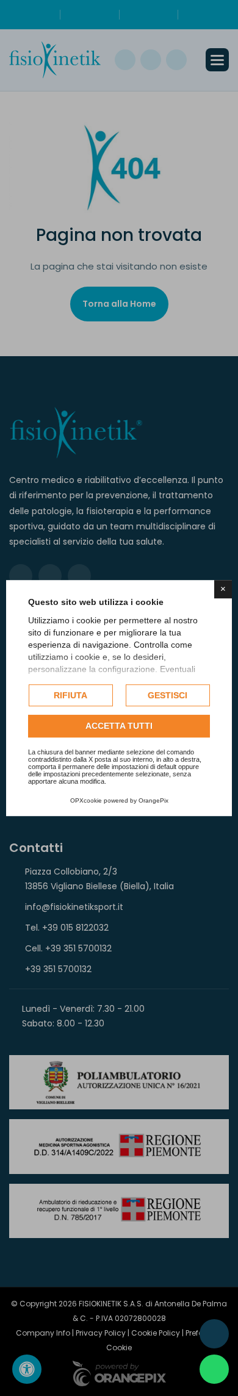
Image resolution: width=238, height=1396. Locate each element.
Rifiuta (70, 695)
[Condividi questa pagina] (214, 1333)
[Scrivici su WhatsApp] (214, 1369)
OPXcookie (86, 800)
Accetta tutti (119, 726)
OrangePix (153, 800)
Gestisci (167, 695)
